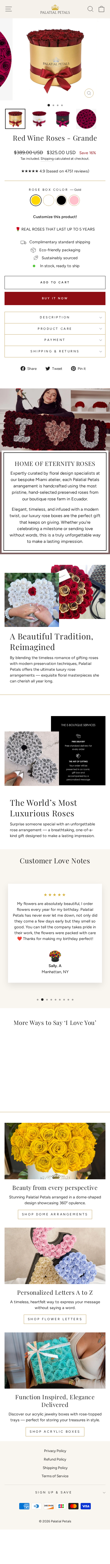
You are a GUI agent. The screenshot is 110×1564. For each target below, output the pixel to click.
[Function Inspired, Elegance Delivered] (55, 1360)
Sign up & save (53, 1492)
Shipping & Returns (55, 351)
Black (61, 200)
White (48, 200)
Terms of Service (55, 1476)
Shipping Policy (55, 1468)
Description (55, 317)
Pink (74, 200)
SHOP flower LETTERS (55, 1319)
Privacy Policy (55, 1451)
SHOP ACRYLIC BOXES (55, 1431)
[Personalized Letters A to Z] (55, 1256)
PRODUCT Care (55, 329)
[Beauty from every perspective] (55, 1151)
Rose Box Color (55, 190)
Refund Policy (55, 1459)
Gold (35, 200)
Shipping (47, 159)
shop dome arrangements (55, 1214)
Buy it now (55, 298)
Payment (55, 340)
